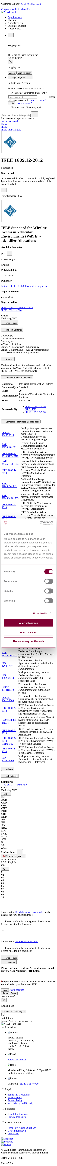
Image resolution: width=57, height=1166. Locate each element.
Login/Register (18, 77)
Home (4, 124)
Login (11, 103)
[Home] (9, 12)
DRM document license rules (30, 912)
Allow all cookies (28, 622)
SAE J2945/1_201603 (10, 462)
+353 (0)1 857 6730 (31, 4)
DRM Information (17, 1130)
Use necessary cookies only (28, 641)
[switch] (48, 581)
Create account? (23, 103)
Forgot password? (37, 100)
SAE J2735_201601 (9, 446)
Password (31, 96)
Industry (9, 769)
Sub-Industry (11, 776)
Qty (3, 865)
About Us (25, 9)
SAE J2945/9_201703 (10, 497)
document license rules (26, 941)
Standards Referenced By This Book (22, 422)
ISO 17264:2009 (8, 759)
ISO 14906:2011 (8, 664)
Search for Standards (18, 1114)
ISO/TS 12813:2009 (8, 699)
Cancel (12, 73)
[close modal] (10, 61)
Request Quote (9, 993)
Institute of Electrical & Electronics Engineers (24, 286)
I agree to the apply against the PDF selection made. (25, 913)
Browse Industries (17, 1117)
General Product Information (18, 377)
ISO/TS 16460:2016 (8, 434)
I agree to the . (20, 941)
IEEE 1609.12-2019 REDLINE (17, 307)
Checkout (10, 962)
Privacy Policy (15, 1097)
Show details (39, 613)
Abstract (9, 359)
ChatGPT (8, 784)
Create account (16, 990)
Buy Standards (15, 17)
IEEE (4, 126)
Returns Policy (15, 1100)
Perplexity (22, 784)
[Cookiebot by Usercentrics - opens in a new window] (40, 523)
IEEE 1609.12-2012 (11, 129)
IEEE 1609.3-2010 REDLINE (10, 455)
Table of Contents (13, 330)
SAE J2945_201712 (9, 485)
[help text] (3, 190)
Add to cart (11, 323)
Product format (9, 852)
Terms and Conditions (19, 1094)
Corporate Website (10, 9)
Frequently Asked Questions (22, 1128)
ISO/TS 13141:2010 (8, 688)
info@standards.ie (17, 1059)
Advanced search (10, 121)
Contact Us (13, 1133)
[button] (6, 794)
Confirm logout (24, 73)
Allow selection (28, 632)
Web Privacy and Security (21, 1103)
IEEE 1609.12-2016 (11, 310)
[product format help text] (20, 851)
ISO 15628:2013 (8, 676)
